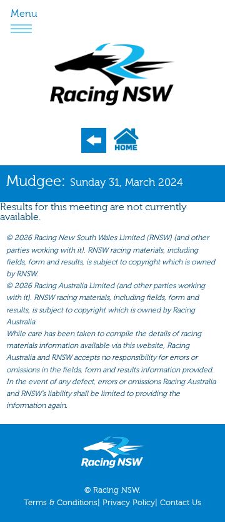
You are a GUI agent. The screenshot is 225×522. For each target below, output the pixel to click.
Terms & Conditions (61, 502)
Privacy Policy (128, 502)
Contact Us (180, 502)
